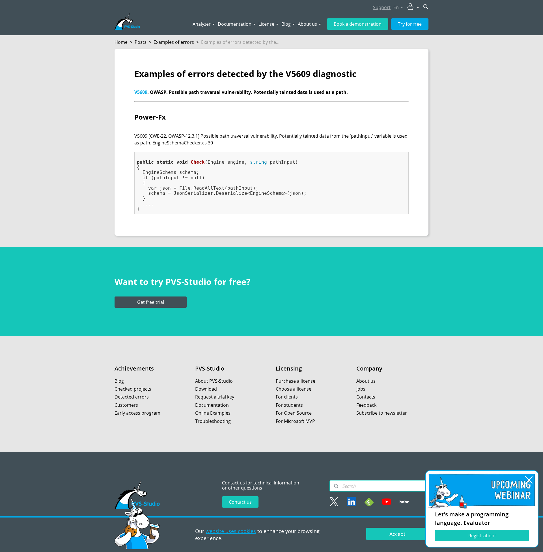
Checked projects (133, 389)
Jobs (360, 389)
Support (382, 7)
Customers (126, 405)
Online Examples (212, 413)
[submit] (425, 7)
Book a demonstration (358, 24)
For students (289, 405)
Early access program (137, 413)
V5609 (140, 92)
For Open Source (294, 413)
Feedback (366, 405)
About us (307, 24)
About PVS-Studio (214, 381)
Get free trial (150, 302)
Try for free (410, 24)
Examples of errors (174, 42)
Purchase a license (295, 381)
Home (121, 42)
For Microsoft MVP (295, 421)
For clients (287, 397)
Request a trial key (214, 397)
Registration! (481, 535)
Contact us (240, 502)
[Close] (528, 479)
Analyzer (202, 24)
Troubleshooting (213, 421)
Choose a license (293, 389)
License (266, 24)
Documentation (234, 24)
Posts (140, 42)
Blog (286, 24)
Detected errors (132, 397)
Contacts (365, 397)
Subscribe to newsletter (381, 413)
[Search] (336, 486)
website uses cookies (231, 531)
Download (206, 389)
